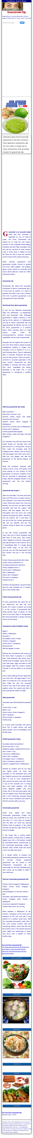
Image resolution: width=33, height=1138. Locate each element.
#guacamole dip (16, 947)
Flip (21, 106)
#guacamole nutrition (8, 953)
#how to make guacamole (13, 949)
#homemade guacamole (19, 951)
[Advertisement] (16, 44)
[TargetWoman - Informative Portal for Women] (16, 6)
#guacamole (8, 947)
